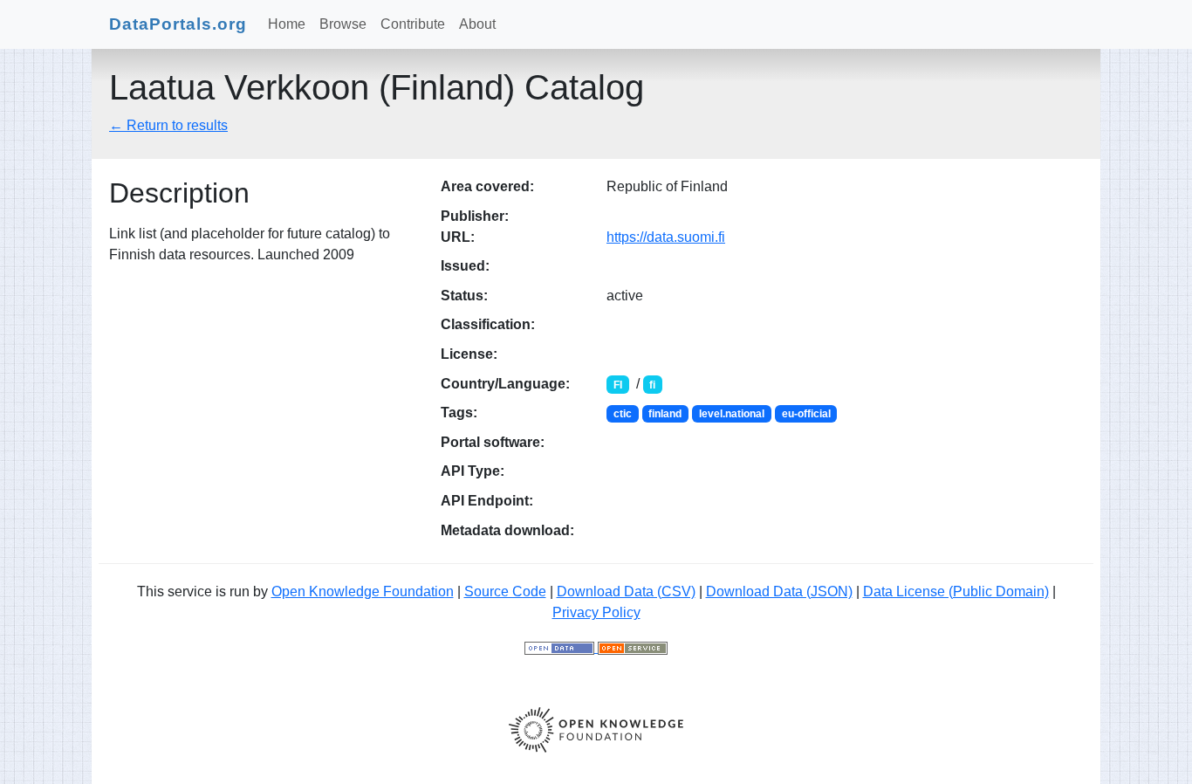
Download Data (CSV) (626, 591)
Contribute (412, 24)
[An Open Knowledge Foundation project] (596, 728)
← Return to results (168, 125)
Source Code (505, 591)
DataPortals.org (178, 24)
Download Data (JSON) (779, 591)
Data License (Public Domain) (956, 591)
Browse (343, 24)
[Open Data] (561, 647)
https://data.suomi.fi (665, 237)
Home (286, 24)
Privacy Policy (596, 612)
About (477, 24)
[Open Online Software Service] (633, 647)
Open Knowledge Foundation (362, 591)
